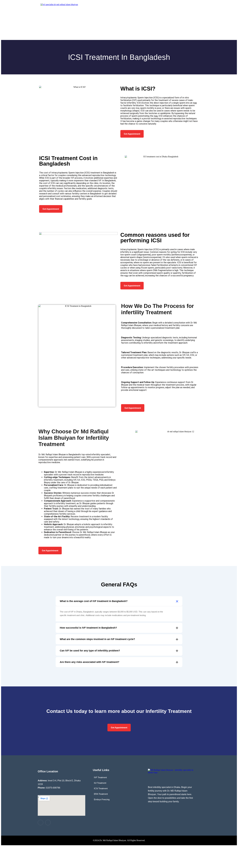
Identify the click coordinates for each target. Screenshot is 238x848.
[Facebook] (40, 822)
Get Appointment (132, 134)
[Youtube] (48, 822)
